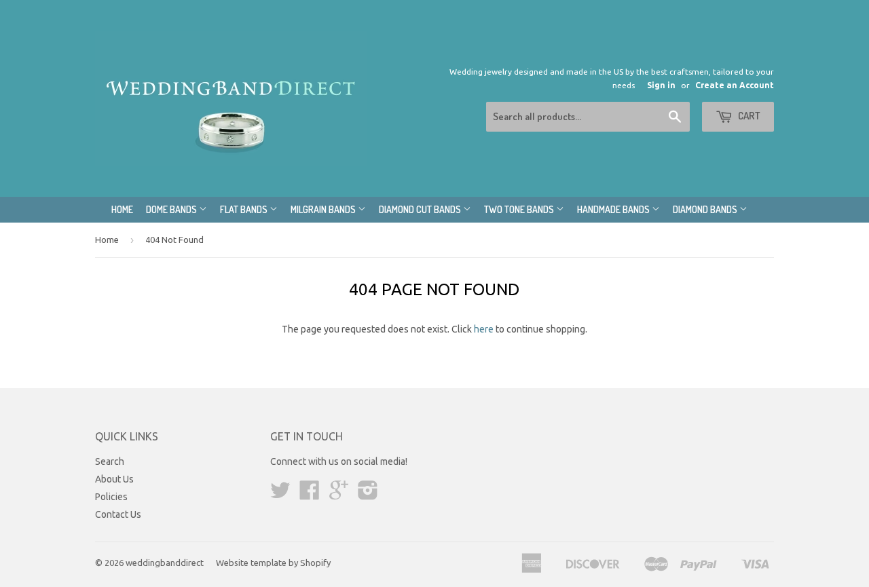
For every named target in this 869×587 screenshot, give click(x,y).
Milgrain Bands (324, 209)
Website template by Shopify (273, 562)
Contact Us (118, 514)
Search (109, 461)
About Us (114, 479)
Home (122, 209)
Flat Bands (245, 209)
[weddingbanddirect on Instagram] (368, 494)
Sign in (661, 85)
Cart (748, 115)
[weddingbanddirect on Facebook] (309, 494)
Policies (111, 496)
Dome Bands (172, 209)
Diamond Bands (706, 209)
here (484, 329)
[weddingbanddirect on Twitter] (280, 494)
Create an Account (734, 85)
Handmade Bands (614, 209)
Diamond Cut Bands (421, 209)
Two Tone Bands (520, 209)
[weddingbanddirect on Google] (339, 494)
